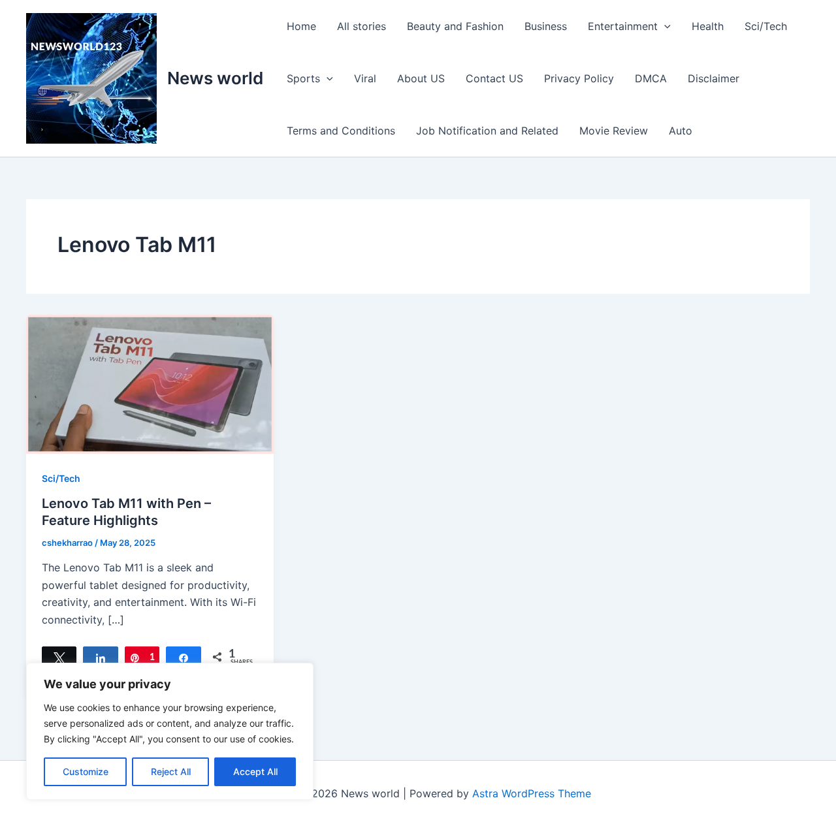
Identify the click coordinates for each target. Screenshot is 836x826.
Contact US (494, 78)
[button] (664, 26)
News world (215, 78)
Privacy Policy (579, 78)
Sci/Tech (766, 26)
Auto (680, 130)
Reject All (171, 771)
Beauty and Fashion (455, 26)
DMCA (651, 78)
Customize (85, 771)
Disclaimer (713, 78)
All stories (361, 26)
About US (421, 78)
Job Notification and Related (487, 130)
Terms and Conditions (341, 130)
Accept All (255, 771)
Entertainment (623, 26)
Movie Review (613, 130)
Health (708, 26)
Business (545, 26)
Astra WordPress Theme (531, 793)
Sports (303, 78)
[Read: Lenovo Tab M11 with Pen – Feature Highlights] (150, 383)
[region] (170, 731)
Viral (365, 78)
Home (301, 26)
